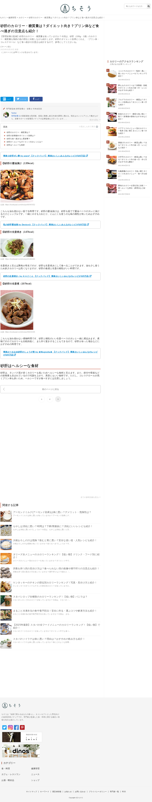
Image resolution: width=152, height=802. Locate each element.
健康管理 (12, 17)
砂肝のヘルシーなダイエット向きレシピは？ (25, 142)
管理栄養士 (15, 116)
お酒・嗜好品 (7, 780)
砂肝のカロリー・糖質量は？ (18, 132)
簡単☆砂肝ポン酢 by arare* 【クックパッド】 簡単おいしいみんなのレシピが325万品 (44, 156)
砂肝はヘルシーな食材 (16, 145)
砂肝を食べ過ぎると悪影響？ (18, 139)
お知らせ (68, 792)
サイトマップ (31, 792)
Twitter (14, 113)
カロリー (22, 17)
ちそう (3, 17)
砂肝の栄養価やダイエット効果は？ (21, 136)
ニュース (35, 774)
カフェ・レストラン (10, 774)
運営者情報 (56, 792)
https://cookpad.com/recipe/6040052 (20, 205)
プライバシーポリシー (98, 792)
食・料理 (5, 768)
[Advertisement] (50, 74)
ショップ (35, 780)
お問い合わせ (80, 792)
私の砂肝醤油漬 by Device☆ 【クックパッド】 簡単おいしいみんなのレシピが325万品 (44, 224)
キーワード (44, 792)
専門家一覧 (114, 792)
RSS (124, 792)
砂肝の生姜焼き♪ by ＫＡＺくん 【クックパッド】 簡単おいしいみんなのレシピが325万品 (46, 276)
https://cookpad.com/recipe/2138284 (20, 259)
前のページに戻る (50, 389)
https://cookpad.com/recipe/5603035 (20, 332)
